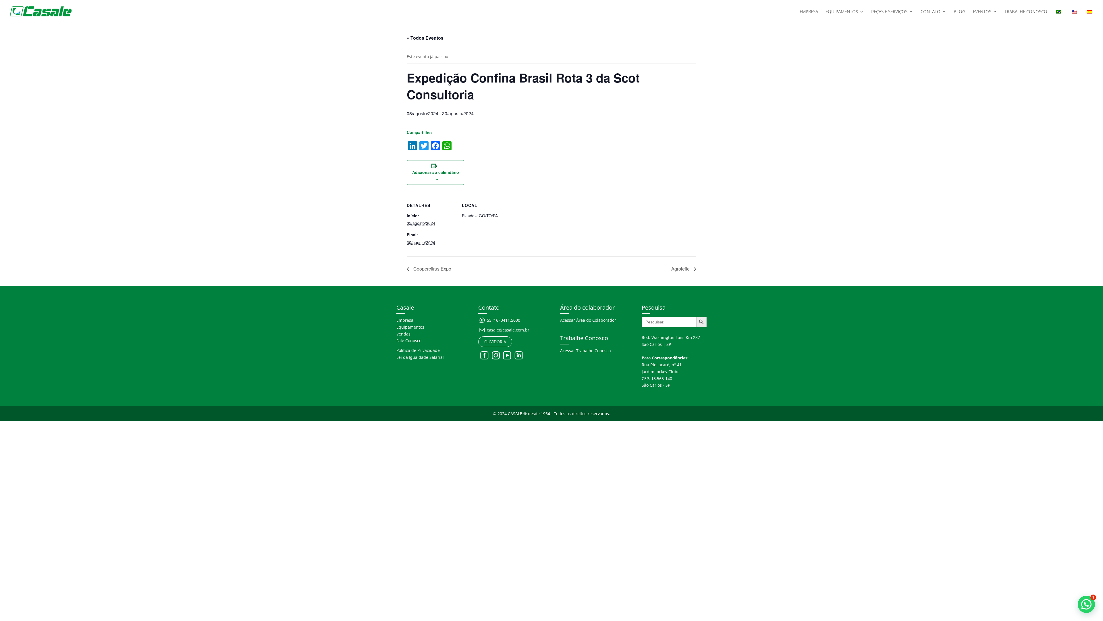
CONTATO (930, 11)
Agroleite (681, 268)
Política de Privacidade (418, 350)
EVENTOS (982, 11)
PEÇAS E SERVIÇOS (889, 11)
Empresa (404, 320)
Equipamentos (410, 327)
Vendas (403, 334)
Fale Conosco (408, 340)
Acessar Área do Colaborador (588, 320)
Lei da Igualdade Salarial (420, 357)
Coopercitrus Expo (431, 268)
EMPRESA (809, 11)
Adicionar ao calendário (435, 172)
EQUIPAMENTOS (842, 11)
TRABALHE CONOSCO (1025, 11)
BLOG (959, 11)
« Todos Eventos (425, 37)
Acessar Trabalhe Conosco (585, 350)
